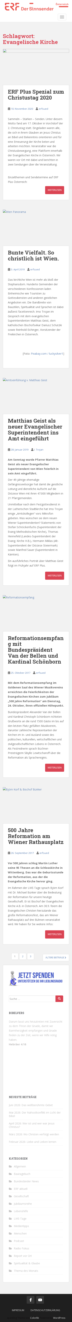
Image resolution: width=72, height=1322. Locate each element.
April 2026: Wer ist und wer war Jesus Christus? (32, 1125)
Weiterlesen (55, 190)
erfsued (43, 108)
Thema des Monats (26, 1271)
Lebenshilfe (21, 1211)
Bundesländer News (26, 1181)
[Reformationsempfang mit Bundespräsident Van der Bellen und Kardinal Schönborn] (36, 613)
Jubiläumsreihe (23, 1203)
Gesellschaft (21, 1196)
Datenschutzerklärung (45, 1310)
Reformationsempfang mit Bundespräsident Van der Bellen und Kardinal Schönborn (36, 650)
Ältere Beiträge (55, 957)
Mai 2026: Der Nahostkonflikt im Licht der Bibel (35, 1114)
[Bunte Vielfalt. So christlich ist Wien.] (36, 228)
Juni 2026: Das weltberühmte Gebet (31, 1105)
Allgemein (20, 1166)
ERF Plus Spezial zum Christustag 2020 (36, 94)
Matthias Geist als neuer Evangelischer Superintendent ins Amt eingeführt (35, 429)
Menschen (20, 1233)
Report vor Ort (23, 1256)
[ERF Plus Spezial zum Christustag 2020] (36, 67)
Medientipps (21, 1226)
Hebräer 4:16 (17, 1044)
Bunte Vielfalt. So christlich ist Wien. (33, 255)
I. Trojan (38, 449)
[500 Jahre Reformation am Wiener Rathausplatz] (36, 805)
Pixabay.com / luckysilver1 (47, 353)
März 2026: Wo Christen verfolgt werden (34, 1134)
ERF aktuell (20, 1189)
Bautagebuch (22, 1174)
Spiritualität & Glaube (27, 1263)
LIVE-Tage (20, 1218)
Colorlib (34, 1318)
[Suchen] (59, 998)
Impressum (18, 1310)
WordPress (59, 1318)
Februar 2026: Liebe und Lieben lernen (32, 1142)
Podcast (19, 1241)
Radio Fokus (21, 1248)
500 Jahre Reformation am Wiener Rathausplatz (36, 836)
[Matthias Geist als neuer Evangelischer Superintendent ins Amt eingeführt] (36, 396)
